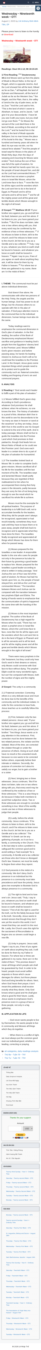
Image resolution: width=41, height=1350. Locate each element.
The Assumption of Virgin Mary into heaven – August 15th (18, 1312)
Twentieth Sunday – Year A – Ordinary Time (19, 1304)
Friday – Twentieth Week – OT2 (16, 1276)
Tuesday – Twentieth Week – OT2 (17, 1292)
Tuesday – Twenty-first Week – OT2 (18, 1252)
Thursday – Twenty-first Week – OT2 (18, 1241)
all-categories (11, 1051)
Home (4, 6)
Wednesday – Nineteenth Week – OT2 (19, 1329)
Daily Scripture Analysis (14, 1076)
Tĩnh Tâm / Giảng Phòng (14, 1150)
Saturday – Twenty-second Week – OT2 (19, 1178)
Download (9, 1105)
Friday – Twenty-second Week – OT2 (18, 1182)
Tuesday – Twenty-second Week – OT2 (19, 1195)
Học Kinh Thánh (11, 1084)
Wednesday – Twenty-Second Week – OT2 (20, 1191)
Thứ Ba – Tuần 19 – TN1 (15, 1055)
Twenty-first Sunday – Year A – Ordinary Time (20, 1264)
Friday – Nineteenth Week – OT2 (17, 1318)
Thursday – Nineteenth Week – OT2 (18, 1323)
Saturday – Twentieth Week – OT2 (17, 1270)
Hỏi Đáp (8, 1097)
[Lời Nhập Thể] (3, 2)
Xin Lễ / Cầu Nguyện (13, 1158)
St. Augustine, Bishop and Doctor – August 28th (20, 1234)
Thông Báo (9, 1072)
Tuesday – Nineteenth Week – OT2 (18, 1334)
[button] (38, 8)
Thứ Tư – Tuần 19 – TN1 (15, 1058)
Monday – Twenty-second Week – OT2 (19, 1200)
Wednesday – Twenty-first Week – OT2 (19, 1246)
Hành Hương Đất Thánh (14, 1154)
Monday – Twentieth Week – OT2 (17, 1297)
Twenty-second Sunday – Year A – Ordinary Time (18, 1221)
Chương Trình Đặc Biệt (13, 1101)
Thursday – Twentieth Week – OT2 (18, 1281)
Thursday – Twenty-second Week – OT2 (19, 1187)
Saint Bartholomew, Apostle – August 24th (20, 1257)
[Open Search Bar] (28, 2)
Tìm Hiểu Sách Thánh (13, 1089)
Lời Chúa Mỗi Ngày (12, 1080)
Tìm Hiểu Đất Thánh (13, 1093)
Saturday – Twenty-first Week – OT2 (18, 1228)
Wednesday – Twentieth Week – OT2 (18, 1286)
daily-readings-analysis (28, 1051)
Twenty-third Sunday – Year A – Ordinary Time (20, 1173)
